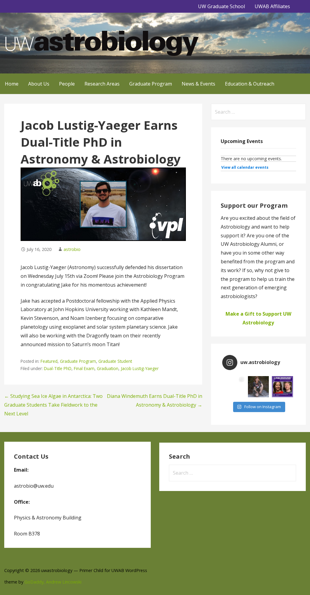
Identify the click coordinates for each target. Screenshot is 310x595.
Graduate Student (115, 361)
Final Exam (84, 368)
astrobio (72, 249)
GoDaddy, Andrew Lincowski (53, 582)
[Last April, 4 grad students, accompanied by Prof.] (234, 386)
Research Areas (102, 83)
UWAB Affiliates (272, 6)
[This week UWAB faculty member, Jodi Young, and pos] (282, 386)
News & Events (198, 83)
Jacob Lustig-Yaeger (140, 368)
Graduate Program (150, 83)
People (67, 83)
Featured (49, 361)
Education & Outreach (249, 83)
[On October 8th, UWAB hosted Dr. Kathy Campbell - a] (258, 386)
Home (11, 83)
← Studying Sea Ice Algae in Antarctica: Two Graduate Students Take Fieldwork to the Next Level (53, 405)
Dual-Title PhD (57, 368)
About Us (38, 83)
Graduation (107, 368)
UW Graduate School (221, 6)
